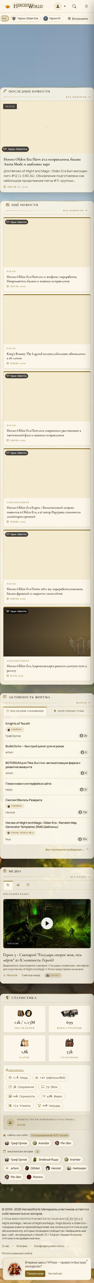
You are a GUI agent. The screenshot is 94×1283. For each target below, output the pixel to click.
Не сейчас (55, 1273)
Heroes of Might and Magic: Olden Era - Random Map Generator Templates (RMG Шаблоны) (41, 825)
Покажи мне (35, 1273)
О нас (5, 1246)
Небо (9, 789)
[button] (60, 6)
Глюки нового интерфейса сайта (28, 784)
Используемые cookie (17, 1253)
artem (9, 752)
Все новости (76, 97)
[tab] (25, 711)
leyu (8, 839)
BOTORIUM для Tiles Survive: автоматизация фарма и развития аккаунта (43, 765)
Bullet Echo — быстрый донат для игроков (35, 746)
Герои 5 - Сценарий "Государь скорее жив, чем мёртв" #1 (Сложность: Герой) (42, 957)
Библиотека (16, 1070)
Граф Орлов (13, 736)
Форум (81, 702)
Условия (21, 1246)
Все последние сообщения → (65, 849)
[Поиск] (74, 6)
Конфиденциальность (49, 1246)
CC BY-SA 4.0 (74, 1218)
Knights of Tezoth (18, 723)
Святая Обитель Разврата (24, 800)
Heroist (10, 812)
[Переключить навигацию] (86, 6)
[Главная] (23, 6)
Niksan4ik (12, 975)
